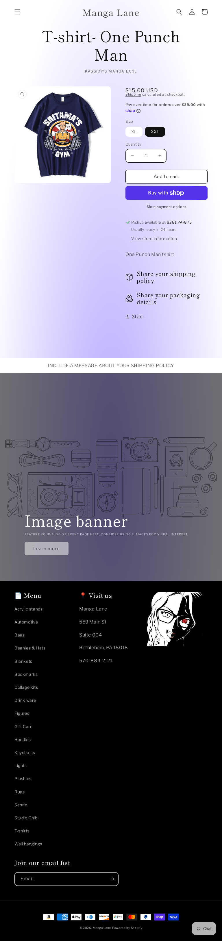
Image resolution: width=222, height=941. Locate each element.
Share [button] (138, 316)
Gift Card (23, 726)
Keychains (24, 752)
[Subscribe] (112, 879)
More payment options (166, 207)
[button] (17, 11)
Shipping (133, 94)
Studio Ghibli (27, 817)
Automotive (26, 621)
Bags (19, 634)
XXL (155, 131)
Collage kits (26, 687)
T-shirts (21, 830)
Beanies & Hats (29, 647)
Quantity (133, 144)
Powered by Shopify (127, 927)
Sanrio (20, 804)
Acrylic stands (28, 608)
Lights (20, 765)
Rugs (19, 791)
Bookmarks (26, 674)
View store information (154, 238)
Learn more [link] (46, 548)
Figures (21, 713)
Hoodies (22, 739)
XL (137, 133)
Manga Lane (102, 927)
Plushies (23, 778)
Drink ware (25, 700)
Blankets (23, 661)
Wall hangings (28, 843)
